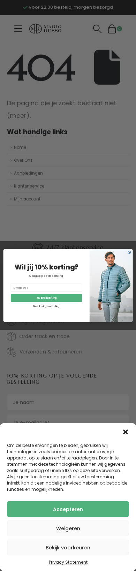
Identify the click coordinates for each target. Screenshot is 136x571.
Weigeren (68, 528)
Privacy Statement (68, 562)
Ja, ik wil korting (46, 298)
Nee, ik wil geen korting (46, 306)
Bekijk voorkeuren (68, 547)
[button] (125, 431)
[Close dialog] (129, 252)
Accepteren (68, 509)
